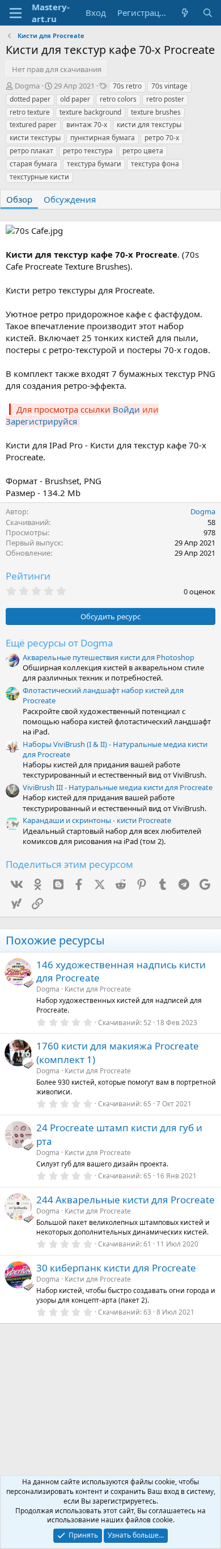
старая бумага (33, 164)
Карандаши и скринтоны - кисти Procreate (97, 820)
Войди (126, 409)
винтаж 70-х (86, 124)
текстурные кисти (39, 177)
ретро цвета (142, 151)
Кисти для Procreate (98, 989)
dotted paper (30, 99)
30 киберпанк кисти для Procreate (116, 1267)
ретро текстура (88, 151)
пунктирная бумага (102, 137)
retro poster (165, 99)
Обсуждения (70, 199)
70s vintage (169, 86)
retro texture (30, 112)
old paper (75, 99)
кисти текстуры (35, 137)
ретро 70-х (161, 137)
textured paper (33, 124)
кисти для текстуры (149, 124)
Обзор (19, 199)
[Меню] (15, 13)
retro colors (118, 99)
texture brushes (156, 112)
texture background (90, 112)
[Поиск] (208, 12)
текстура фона (155, 164)
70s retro (127, 86)
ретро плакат (31, 151)
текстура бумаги (94, 164)
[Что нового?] (185, 12)
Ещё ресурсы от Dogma (59, 642)
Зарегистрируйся (41, 421)
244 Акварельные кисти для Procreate (125, 1199)
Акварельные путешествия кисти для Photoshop (108, 657)
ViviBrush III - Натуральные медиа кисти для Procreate (117, 787)
